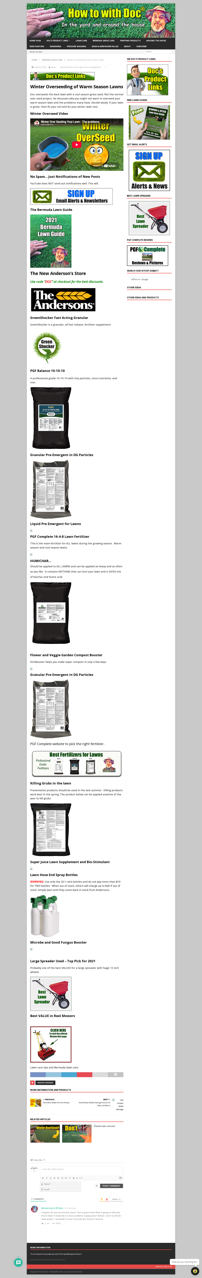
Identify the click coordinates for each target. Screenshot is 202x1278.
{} (77, 1178)
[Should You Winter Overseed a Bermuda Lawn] (77, 1134)
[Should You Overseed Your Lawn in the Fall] (45, 1134)
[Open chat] (195, 1271)
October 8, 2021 (40, 67)
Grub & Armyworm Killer (105, 46)
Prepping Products (130, 40)
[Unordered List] (62, 1178)
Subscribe (141, 46)
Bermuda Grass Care (103, 40)
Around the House (156, 40)
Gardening (55, 46)
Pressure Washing (76, 46)
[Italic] (47, 1178)
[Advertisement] (147, 350)
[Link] (74, 1178)
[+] (81, 1178)
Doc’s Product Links (57, 40)
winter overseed (45, 1083)
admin (53, 67)
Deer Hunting (37, 46)
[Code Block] (70, 1178)
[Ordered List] (58, 1178)
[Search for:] (158, 51)
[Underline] (50, 1178)
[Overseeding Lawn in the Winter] (108, 1126)
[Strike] (54, 1178)
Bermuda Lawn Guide (163, 1267)
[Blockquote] (66, 1178)
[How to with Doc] (101, 36)
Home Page (35, 40)
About (127, 46)
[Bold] (43, 1178)
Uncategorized (94, 67)
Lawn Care (81, 40)
